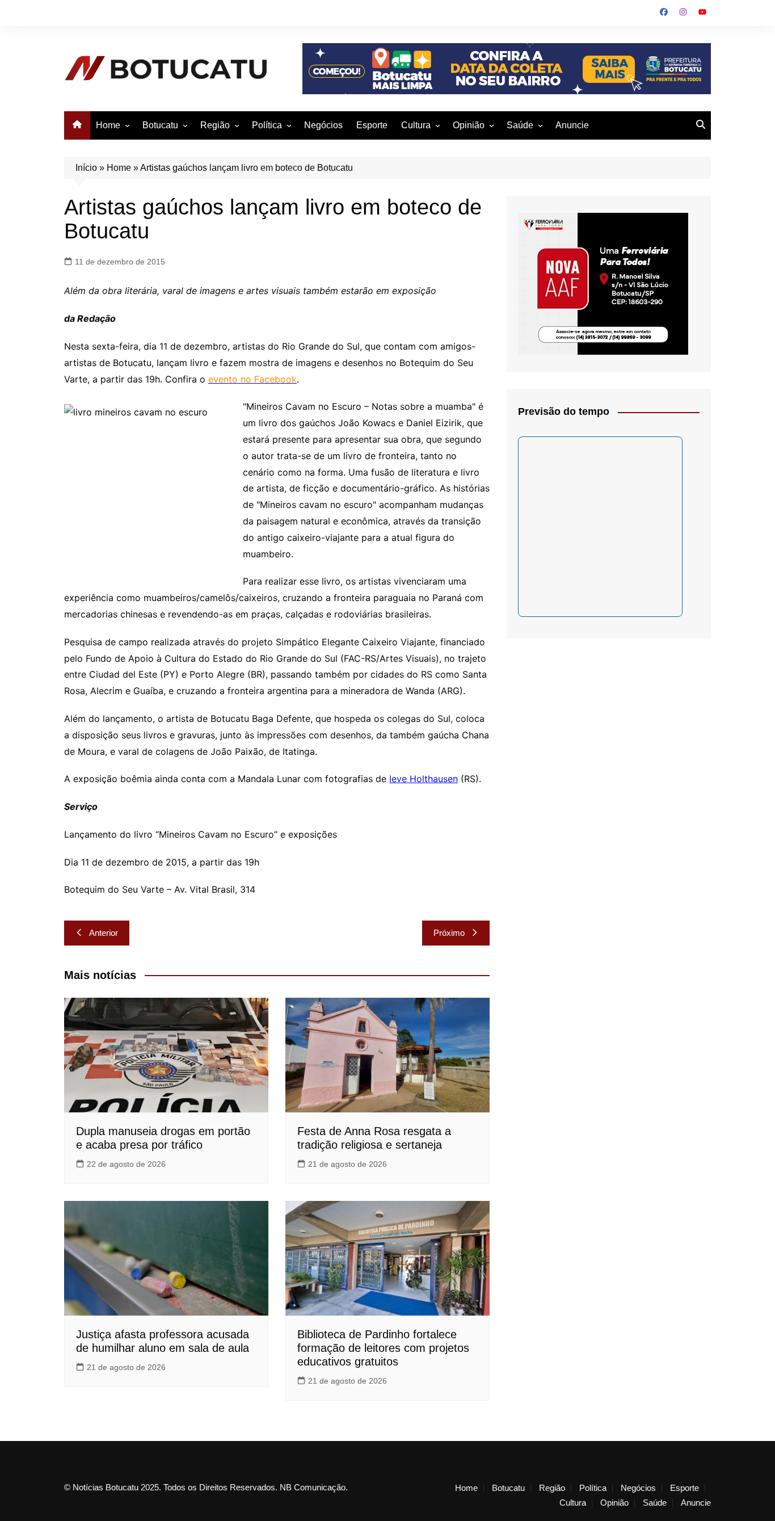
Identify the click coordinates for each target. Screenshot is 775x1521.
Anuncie (572, 125)
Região (215, 125)
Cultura (416, 125)
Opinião (469, 125)
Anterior (103, 933)
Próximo (449, 933)
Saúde (520, 125)
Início (86, 168)
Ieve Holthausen (423, 778)
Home (108, 125)
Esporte (371, 125)
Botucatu (160, 125)
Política (267, 125)
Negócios (323, 125)
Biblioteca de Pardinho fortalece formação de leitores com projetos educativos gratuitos (383, 1348)
